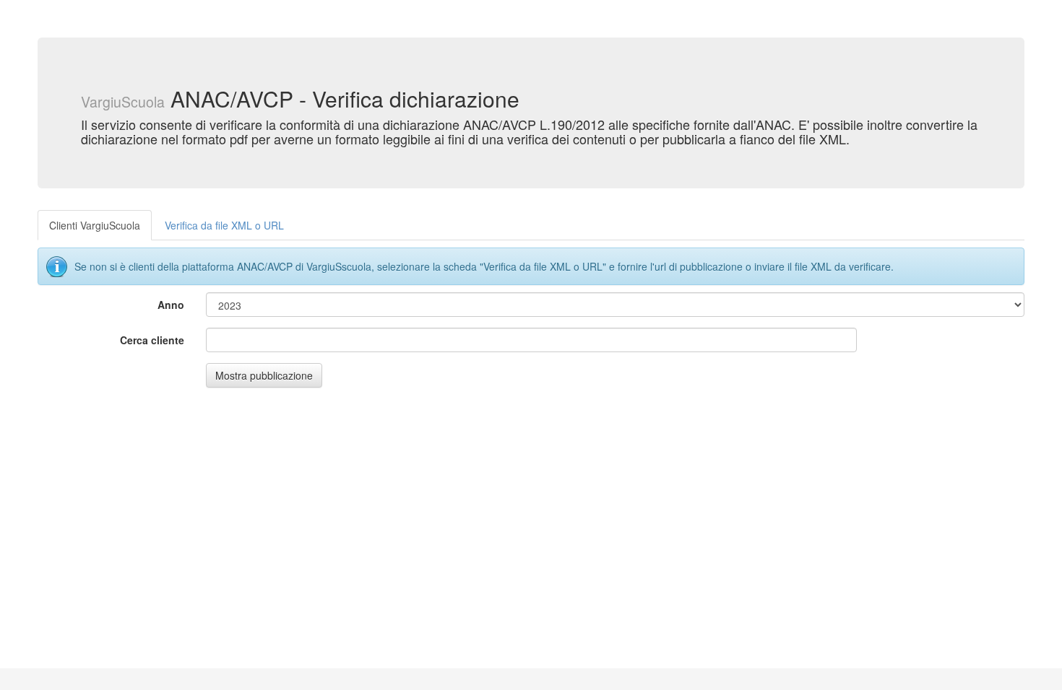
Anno (170, 304)
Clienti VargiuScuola (94, 225)
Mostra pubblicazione (264, 375)
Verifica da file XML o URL (224, 225)
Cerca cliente (152, 340)
